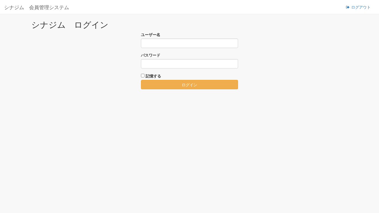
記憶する (153, 75)
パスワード (150, 55)
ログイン (189, 84)
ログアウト (360, 7)
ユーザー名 (150, 34)
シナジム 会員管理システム (36, 7)
